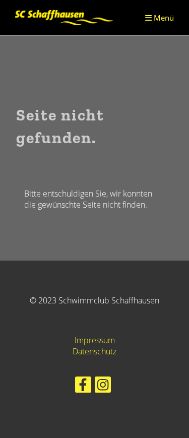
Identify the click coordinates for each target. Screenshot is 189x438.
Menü (163, 18)
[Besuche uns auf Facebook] (83, 386)
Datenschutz (94, 351)
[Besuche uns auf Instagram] (103, 386)
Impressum (95, 340)
